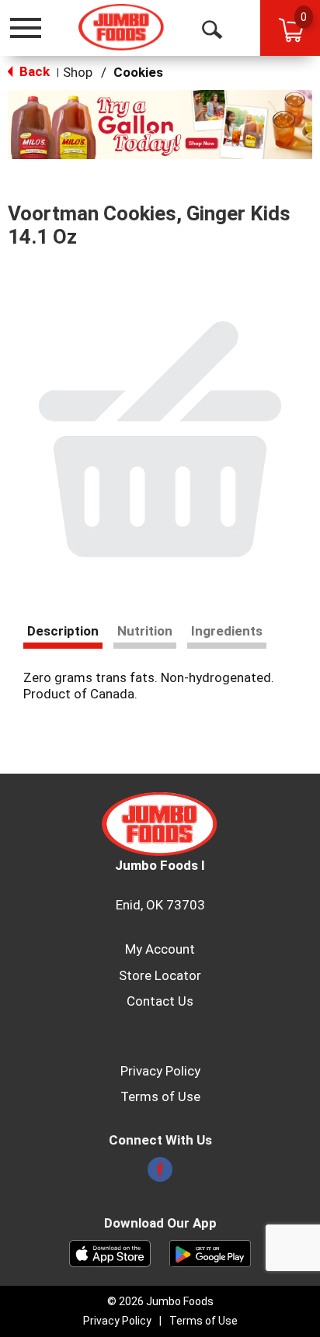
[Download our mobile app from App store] (110, 1252)
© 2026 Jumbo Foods (160, 1301)
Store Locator (160, 975)
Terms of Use (160, 1096)
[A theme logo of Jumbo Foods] (121, 27)
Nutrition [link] (144, 631)
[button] (160, 123)
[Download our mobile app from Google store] (210, 1252)
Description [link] (63, 631)
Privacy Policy (160, 1071)
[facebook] (160, 1174)
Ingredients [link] (227, 631)
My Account (160, 949)
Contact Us (160, 1001)
